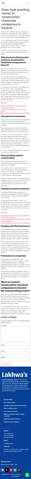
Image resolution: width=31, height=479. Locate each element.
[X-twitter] (7, 470)
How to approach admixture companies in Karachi (15, 223)
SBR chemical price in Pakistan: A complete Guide (15, 113)
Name (3, 345)
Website (3, 357)
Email (3, 351)
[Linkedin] (15, 470)
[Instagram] (19, 470)
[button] (27, 475)
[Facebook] (3, 470)
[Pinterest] (11, 470)
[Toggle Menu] (28, 3)
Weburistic (24, 474)
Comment (4, 325)
